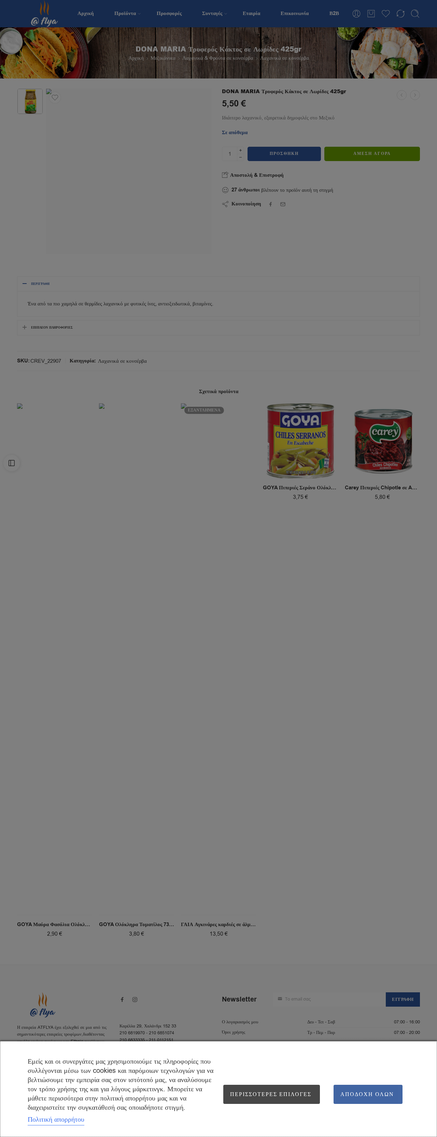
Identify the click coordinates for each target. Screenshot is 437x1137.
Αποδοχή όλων (367, 1094)
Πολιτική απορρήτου (56, 1119)
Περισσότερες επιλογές (270, 1094)
